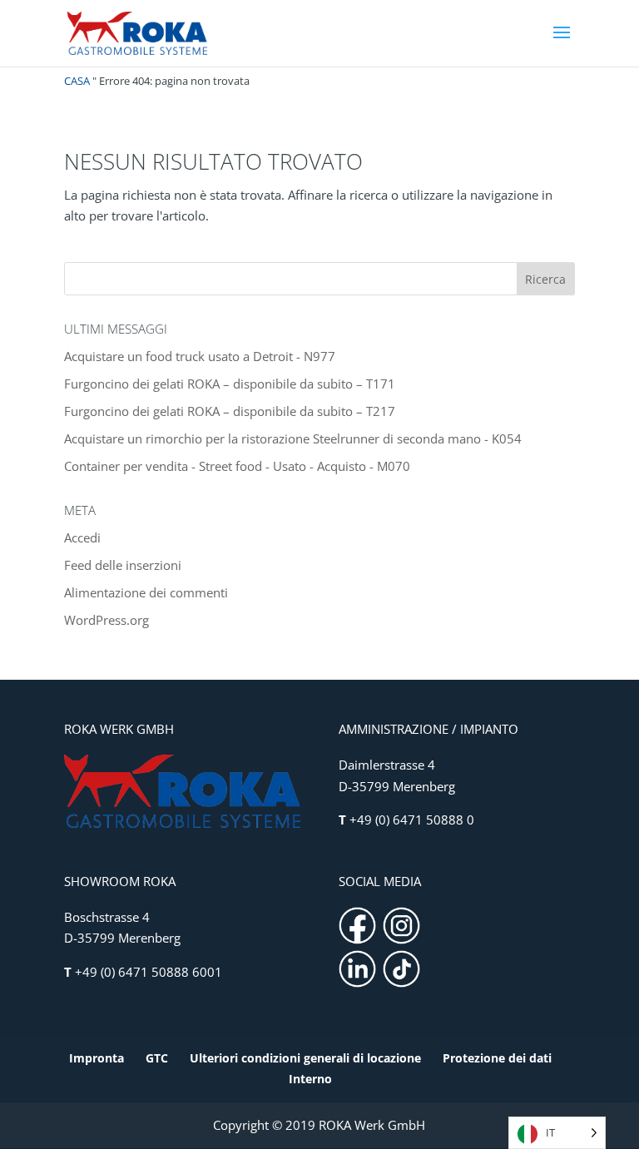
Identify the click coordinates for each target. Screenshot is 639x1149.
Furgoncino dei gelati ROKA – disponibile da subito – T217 (229, 411)
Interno (310, 1079)
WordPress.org (106, 620)
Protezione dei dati (497, 1058)
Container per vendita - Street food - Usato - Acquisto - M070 (237, 466)
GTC (157, 1058)
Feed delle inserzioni (122, 565)
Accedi (82, 537)
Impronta (96, 1058)
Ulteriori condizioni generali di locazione (305, 1058)
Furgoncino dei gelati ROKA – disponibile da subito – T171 (229, 383)
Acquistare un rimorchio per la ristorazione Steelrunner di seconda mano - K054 (293, 438)
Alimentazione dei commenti (146, 592)
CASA (77, 80)
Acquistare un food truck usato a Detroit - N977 (199, 356)
